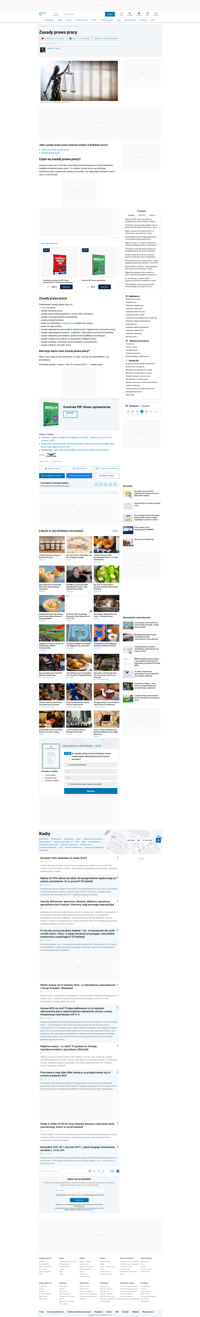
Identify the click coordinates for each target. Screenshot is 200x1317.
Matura (61, 1299)
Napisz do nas (81, 468)
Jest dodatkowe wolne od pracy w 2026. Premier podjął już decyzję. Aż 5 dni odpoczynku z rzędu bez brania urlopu (140, 285)
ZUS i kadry (43, 1269)
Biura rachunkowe (127, 1258)
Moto (119, 20)
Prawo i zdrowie (85, 1276)
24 (128, 411)
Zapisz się (79, 1200)
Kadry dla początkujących (94, 847)
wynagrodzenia (67, 323)
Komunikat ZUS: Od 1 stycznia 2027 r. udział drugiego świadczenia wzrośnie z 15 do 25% (141, 262)
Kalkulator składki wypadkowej (137, 327)
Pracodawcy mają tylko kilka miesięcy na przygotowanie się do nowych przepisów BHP (140, 250)
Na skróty (144, 1283)
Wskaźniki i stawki (127, 1283)
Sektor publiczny (82, 20)
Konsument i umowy (86, 1266)
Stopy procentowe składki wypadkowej (140, 363)
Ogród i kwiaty (145, 1271)
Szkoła (61, 1289)
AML (121, 1274)
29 (151, 411)
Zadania (41, 1291)
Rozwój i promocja (45, 1294)
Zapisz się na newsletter (109, 468)
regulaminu (79, 1195)
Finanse (143, 1266)
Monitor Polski (84, 1289)
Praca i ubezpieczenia (107, 1266)
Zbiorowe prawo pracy (69, 844)
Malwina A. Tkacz (53, 48)
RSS (117, 1312)
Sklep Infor (83, 1274)
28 (146, 411)
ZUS (61, 847)
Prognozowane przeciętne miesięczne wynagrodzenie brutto (140, 390)
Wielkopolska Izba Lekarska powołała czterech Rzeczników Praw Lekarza (75, 450)
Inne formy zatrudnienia (47, 847)
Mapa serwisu (147, 1312)
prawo (43, 307)
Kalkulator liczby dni (133, 299)
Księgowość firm (45, 1258)
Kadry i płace (43, 1296)
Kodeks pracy (60, 26)
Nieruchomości (130, 20)
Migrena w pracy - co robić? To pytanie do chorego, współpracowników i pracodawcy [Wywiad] (140, 244)
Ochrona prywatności (55, 1312)
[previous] (90, 1171)
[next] (118, 1171)
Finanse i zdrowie (106, 1274)
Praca (82, 1271)
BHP (77, 842)
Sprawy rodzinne (85, 1261)
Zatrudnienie (68, 839)
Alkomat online (131, 336)
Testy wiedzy (63, 1304)
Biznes (68, 20)
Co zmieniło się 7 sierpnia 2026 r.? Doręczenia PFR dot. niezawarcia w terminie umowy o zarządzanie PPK (141, 280)
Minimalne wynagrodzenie (129, 1289)
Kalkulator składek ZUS (134, 330)
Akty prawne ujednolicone (88, 1296)
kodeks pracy (57, 461)
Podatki (41, 1261)
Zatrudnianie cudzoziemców (136, 617)
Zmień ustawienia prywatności (79, 1312)
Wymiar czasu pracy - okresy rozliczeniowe (142, 382)
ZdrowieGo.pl (145, 1286)
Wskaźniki (134, 360)
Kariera (109, 1312)
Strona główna (44, 26)
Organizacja (43, 1286)
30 (155, 411)
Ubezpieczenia (86, 844)
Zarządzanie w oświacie (67, 1296)
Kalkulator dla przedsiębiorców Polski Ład (141, 318)
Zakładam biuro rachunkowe (129, 1261)
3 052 (112, 1171)
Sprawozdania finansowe (128, 1271)
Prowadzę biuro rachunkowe (129, 1264)
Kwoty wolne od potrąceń (135, 367)
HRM (84, 842)
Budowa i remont (146, 1269)
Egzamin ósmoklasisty (66, 1301)
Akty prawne (84, 1283)
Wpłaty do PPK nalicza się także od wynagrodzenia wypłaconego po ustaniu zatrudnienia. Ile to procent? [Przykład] (140, 220)
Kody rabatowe (146, 1291)
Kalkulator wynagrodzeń (135, 305)
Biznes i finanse (105, 1261)
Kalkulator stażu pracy (107, 1296)
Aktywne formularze (139, 340)
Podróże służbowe (126, 1294)
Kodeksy (82, 1299)
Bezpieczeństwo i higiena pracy (137, 356)
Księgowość (49, 20)
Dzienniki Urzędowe (86, 1291)
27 (142, 411)
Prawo (94, 20)
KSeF (153, 20)
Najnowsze (142, 215)
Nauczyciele (63, 1291)
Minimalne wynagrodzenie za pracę (139, 373)
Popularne (131, 215)
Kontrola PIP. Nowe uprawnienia (87, 407)
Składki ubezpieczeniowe (128, 1291)
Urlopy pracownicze (133, 353)
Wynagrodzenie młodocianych (137, 379)
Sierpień (146, 405)
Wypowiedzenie (45, 842)
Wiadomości (43, 839)
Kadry (60, 20)
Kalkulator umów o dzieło (135, 315)
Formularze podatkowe (148, 1296)
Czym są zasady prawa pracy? (55, 149)
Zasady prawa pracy (50, 153)
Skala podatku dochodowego (129, 1299)
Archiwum (144, 1289)
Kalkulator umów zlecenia (135, 312)
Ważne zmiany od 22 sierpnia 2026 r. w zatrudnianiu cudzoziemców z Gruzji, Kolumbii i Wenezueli (139, 232)
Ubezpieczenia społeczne (63, 842)
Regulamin (99, 1312)
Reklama (135, 1312)
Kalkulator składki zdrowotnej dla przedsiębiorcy (138, 322)
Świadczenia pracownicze (93, 839)
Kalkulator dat (131, 302)
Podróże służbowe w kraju (129, 1286)
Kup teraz (66, 287)
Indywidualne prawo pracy (49, 844)
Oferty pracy (43, 850)
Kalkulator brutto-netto (134, 308)
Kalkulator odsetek (106, 1294)
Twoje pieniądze (107, 20)
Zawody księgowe (45, 1271)
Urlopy (78, 839)
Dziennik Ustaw (85, 1286)
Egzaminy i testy (64, 1294)
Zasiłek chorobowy (133, 385)
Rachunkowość (44, 1264)
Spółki (102, 1264)
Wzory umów (145, 1294)
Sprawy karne (84, 1264)
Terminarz (134, 405)
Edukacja (143, 20)
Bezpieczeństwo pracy (73, 847)
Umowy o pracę (131, 347)
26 (137, 411)
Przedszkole (63, 1286)
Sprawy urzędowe (85, 1269)
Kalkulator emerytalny (134, 333)
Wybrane (152, 215)
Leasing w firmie (105, 1271)
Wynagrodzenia (131, 350)
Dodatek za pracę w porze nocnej (138, 376)
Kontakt (125, 1312)
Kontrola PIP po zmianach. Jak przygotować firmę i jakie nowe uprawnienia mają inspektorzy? (141, 268)
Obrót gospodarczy (45, 1266)
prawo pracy (44, 461)
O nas (41, 1312)
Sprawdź (70, 414)
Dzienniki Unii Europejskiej (88, 1294)
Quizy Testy (130, 395)
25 (133, 411)
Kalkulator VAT (105, 1291)
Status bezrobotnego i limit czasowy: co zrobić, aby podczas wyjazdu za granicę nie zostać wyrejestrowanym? (141, 274)
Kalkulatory (134, 296)
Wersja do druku (54, 468)
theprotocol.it (145, 1299)
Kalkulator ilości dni (106, 1289)
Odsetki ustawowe (126, 1296)
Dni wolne (127, 486)
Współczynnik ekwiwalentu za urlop (139, 370)
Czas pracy (130, 344)
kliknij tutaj (91, 1210)
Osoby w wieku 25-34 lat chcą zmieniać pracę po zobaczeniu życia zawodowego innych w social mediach (140, 256)
